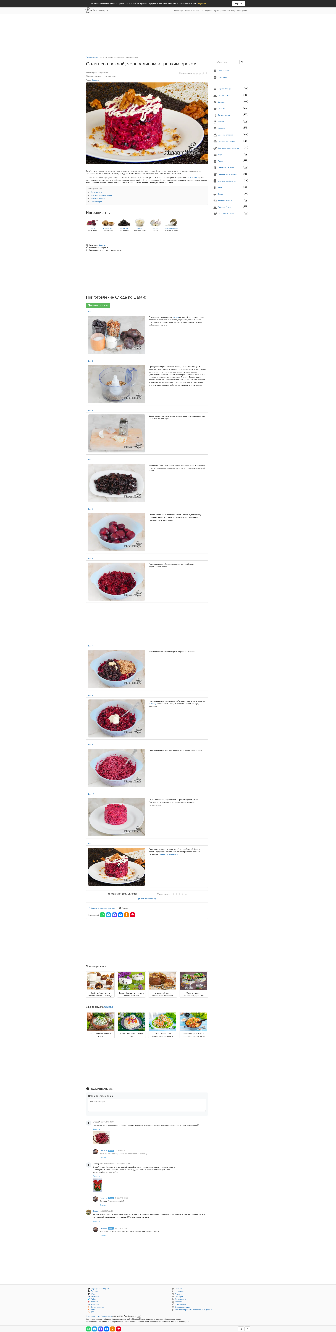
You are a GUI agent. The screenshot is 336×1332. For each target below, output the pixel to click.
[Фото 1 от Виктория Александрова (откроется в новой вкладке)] (97, 1185)
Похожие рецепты (98, 198)
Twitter (93, 1299)
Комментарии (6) (148, 898)
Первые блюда (232, 88)
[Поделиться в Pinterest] (132, 914)
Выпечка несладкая (232, 141)
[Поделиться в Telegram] (108, 914)
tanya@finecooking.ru (100, 1288)
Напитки (232, 121)
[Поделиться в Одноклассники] (126, 914)
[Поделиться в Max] (114, 914)
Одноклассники (97, 1307)
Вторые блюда (232, 95)
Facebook (95, 1296)
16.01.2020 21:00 (121, 1150)
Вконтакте (95, 1304)
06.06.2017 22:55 (106, 1211)
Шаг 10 (91, 793)
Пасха (232, 161)
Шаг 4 (90, 459)
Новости (188, 10)
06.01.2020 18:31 (107, 1122)
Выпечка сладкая (232, 134)
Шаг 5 (90, 509)
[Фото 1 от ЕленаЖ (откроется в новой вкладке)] (101, 1137)
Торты (232, 154)
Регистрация (242, 10)
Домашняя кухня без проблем (99, 1316)
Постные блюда (232, 207)
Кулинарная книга (222, 10)
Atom (93, 1309)
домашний (192, 177)
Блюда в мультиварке (232, 174)
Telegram (94, 1291)
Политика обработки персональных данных (193, 1309)
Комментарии (96, 201)
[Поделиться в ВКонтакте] (120, 914)
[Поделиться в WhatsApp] (102, 914)
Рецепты (196, 10)
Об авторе (178, 10)
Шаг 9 (90, 744)
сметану (152, 703)
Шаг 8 (90, 695)
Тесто (232, 193)
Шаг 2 (90, 360)
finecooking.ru (100, 10)
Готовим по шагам (99, 305)
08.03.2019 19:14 (123, 1163)
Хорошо (238, 3)
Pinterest (94, 1301)
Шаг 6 (90, 558)
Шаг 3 (90, 410)
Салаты (96, 57)
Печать (124, 908)
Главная (89, 57)
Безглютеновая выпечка (232, 147)
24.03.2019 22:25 (121, 1198)
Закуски (232, 101)
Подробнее (202, 3)
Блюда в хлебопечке (232, 180)
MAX (92, 1293)
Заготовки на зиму (232, 167)
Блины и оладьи (232, 200)
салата (176, 317)
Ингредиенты (207, 10)
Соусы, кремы (232, 115)
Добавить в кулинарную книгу (103, 908)
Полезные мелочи (232, 213)
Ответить (96, 1129)
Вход (233, 10)
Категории (222, 77)
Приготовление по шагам (101, 195)
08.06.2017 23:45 (121, 1228)
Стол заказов (223, 70)
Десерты (232, 128)
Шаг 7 (90, 645)
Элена (95, 1211)
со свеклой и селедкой (168, 854)
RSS (92, 1312)
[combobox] (227, 62)
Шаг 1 (90, 311)
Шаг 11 (91, 843)
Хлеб (232, 187)
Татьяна (95, 80)
